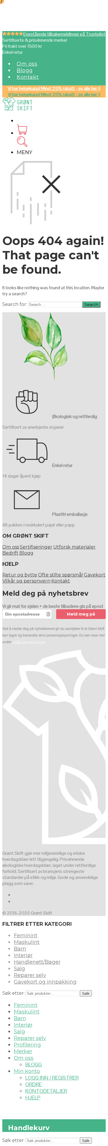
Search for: (14, 304)
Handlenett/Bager (37, 962)
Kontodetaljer (46, 1091)
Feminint (25, 935)
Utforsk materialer (74, 547)
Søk (86, 993)
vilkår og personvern (29, 642)
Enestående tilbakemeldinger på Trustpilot (64, 34)
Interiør (23, 955)
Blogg (25, 70)
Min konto (27, 1071)
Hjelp (32, 1097)
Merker (23, 1051)
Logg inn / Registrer (52, 1077)
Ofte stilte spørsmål (60, 575)
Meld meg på (81, 614)
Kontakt (28, 77)
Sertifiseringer (36, 547)
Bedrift (10, 553)
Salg (19, 968)
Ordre (33, 1084)
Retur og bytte (19, 575)
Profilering (27, 1045)
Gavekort (94, 575)
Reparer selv (30, 975)
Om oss (27, 64)
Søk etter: (13, 993)
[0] (22, 133)
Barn (20, 949)
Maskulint (26, 942)
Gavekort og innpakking (45, 982)
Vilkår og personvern (26, 581)
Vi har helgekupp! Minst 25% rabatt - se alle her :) (54, 88)
